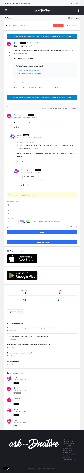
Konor (16, 420)
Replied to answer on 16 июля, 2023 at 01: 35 (29, 138)
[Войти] (78, 10)
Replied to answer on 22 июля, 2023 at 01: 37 (33, 172)
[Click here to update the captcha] (26, 222)
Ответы (20, 312)
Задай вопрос (74, 18)
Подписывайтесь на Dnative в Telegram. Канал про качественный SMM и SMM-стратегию (43, 36)
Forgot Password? (72, 227)
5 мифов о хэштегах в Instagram (29, 70)
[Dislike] (9, 55)
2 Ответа (12, 347)
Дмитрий (17, 388)
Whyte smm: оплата (13, 361)
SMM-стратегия (50, 43)
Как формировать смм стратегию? (19, 353)
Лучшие (43, 108)
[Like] (9, 50)
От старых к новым (54, 108)
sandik (16, 409)
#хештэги (17, 83)
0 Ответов (13, 331)
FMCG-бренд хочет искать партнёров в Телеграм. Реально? (28, 336)
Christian (17, 398)
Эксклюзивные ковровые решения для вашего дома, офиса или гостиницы (34, 328)
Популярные (12, 312)
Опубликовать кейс (42, 242)
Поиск (9, 18)
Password (10, 210)
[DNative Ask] (42, 10)
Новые (65, 108)
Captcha (10, 218)
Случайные (72, 108)
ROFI (15, 377)
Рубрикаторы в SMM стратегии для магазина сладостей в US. (29, 344)
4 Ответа (12, 356)
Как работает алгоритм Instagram (29, 74)
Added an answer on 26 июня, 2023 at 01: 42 (25, 117)
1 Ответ (12, 364)
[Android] (77, 3)
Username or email (13, 202)
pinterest (24, 83)
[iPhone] (72, 3)
